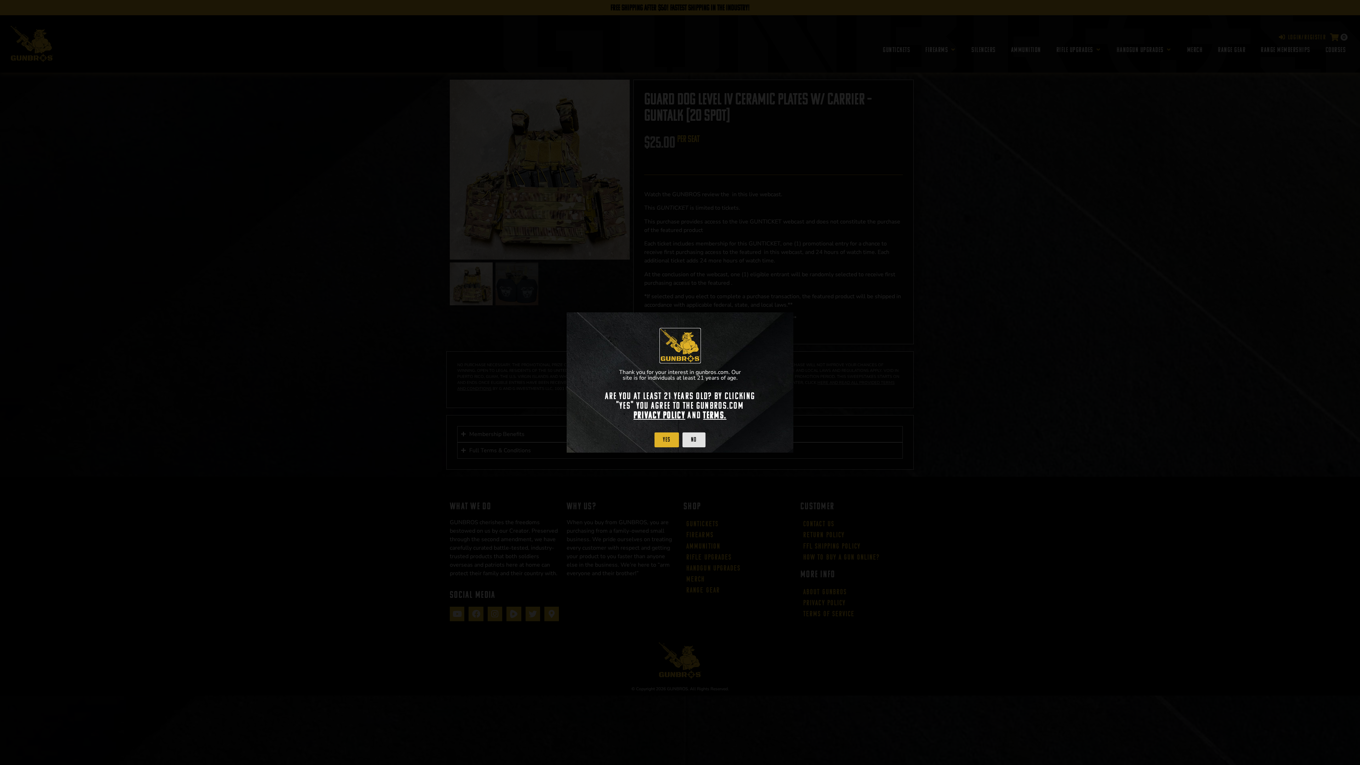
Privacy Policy (659, 415)
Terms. (714, 415)
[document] (680, 382)
